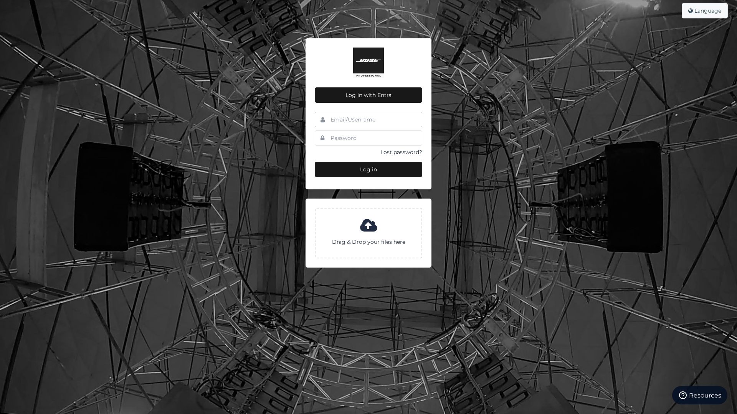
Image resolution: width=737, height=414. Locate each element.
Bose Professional (368, 63)
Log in (368, 169)
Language (707, 10)
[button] (368, 233)
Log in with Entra (368, 95)
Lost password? (401, 152)
